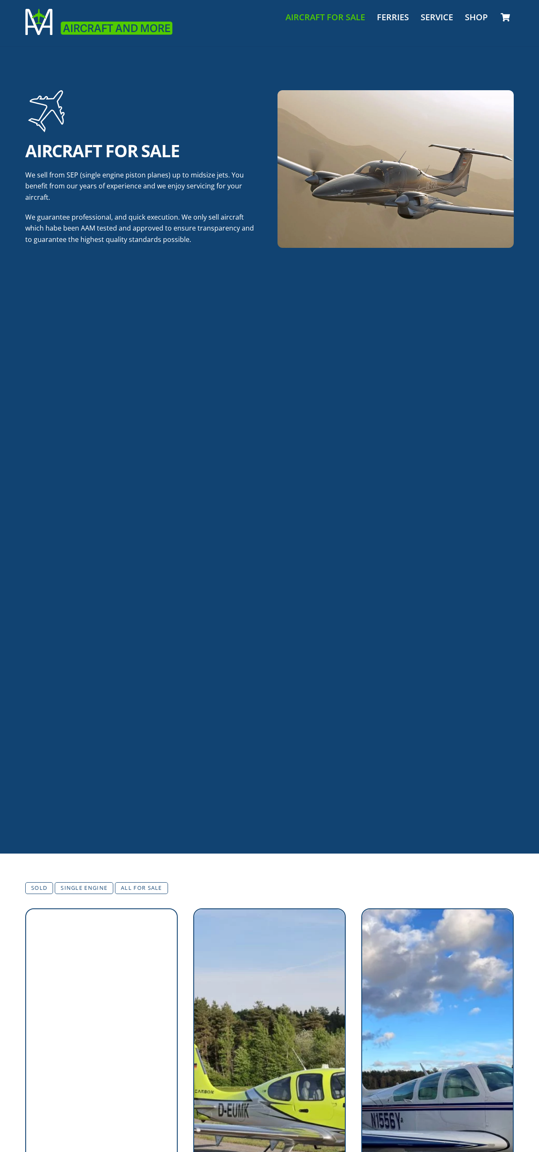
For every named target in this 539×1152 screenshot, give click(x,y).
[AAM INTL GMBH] (99, 30)
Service (437, 17)
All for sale (141, 888)
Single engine (84, 888)
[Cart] (505, 17)
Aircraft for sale (325, 17)
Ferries (393, 17)
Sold (39, 888)
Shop (476, 17)
